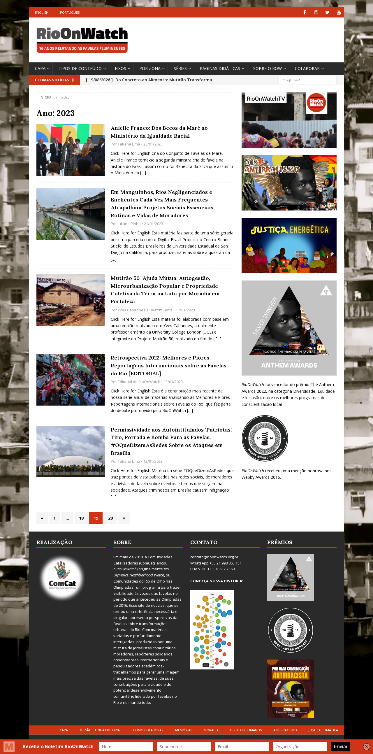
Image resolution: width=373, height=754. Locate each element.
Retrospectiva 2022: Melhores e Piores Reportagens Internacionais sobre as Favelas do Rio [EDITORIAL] (168, 365)
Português (70, 12)
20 (110, 518)
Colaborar (307, 68)
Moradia (211, 730)
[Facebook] (305, 12)
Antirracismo (285, 730)
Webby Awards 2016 (261, 477)
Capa (40, 68)
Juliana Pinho (129, 223)
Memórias (183, 730)
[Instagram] (316, 12)
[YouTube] (339, 12)
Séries (180, 68)
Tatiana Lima (129, 144)
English (41, 12)
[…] (143, 173)
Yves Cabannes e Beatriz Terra (145, 310)
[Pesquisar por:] (307, 79)
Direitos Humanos (246, 730)
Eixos (120, 68)
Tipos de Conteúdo (80, 68)
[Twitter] (327, 12)
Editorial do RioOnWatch (139, 381)
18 (81, 518)
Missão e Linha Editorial (101, 730)
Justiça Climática (323, 730)
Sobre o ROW (267, 68)
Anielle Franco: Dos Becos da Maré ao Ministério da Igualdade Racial (159, 132)
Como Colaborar (148, 730)
